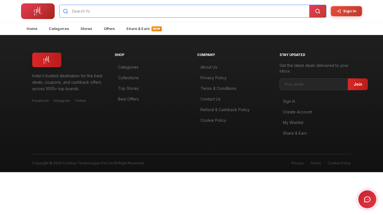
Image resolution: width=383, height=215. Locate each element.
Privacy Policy (213, 77)
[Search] (317, 11)
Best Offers (128, 99)
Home (32, 28)
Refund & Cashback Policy (225, 109)
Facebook (40, 101)
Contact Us (210, 99)
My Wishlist (293, 122)
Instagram (62, 101)
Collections (128, 77)
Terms (315, 163)
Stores (86, 28)
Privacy (298, 163)
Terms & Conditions (218, 88)
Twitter (80, 101)
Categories (59, 28)
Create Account (297, 111)
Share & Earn (143, 28)
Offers (109, 28)
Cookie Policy (213, 120)
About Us (208, 67)
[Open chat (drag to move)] (367, 199)
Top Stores (128, 88)
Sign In (349, 11)
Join (358, 84)
